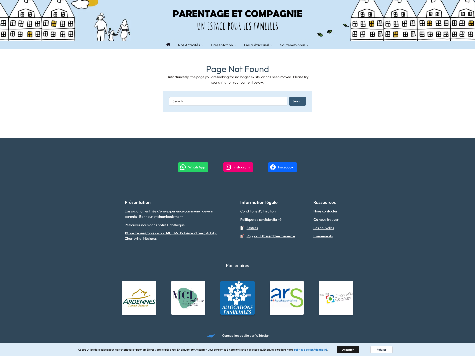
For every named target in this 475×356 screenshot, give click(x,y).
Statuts (252, 228)
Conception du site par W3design (246, 335)
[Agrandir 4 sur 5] (299, 285)
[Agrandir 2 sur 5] (200, 285)
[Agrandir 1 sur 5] (151, 285)
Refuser (381, 349)
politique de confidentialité (310, 349)
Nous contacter (325, 211)
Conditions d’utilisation (258, 211)
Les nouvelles (323, 228)
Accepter (348, 349)
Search (297, 101)
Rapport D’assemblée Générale (271, 236)
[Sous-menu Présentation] (235, 45)
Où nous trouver (326, 219)
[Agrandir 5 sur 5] (348, 285)
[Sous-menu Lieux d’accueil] (271, 45)
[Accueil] (168, 45)
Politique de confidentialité (260, 219)
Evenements (323, 236)
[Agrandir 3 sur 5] (250, 285)
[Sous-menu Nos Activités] (202, 45)
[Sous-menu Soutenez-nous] (307, 45)
